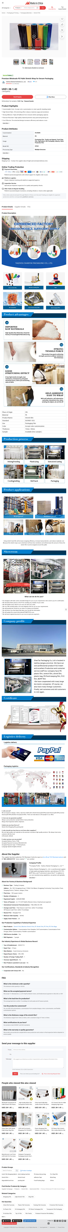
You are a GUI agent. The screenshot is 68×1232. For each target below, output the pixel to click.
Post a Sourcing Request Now (51, 1074)
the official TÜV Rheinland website (53, 857)
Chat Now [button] (52, 97)
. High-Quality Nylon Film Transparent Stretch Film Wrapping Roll (25, 1104)
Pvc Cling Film (54, 1174)
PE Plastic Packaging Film (36, 1209)
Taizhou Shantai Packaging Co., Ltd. (16, 81)
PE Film (46, 926)
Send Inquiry (17, 97)
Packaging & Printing (13, 13)
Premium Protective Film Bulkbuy (44, 1213)
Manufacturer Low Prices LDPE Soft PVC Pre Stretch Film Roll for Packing (9, 1156)
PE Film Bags (53, 926)
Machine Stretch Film (28, 926)
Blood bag (53, 1177)
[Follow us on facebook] (55, 1220)
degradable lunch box (8, 1180)
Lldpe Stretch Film (20, 1197)
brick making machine (24, 1174)
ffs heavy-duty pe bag (40, 1174)
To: (11, 1054)
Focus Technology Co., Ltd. (21, 1227)
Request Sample (29, 101)
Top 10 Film (18, 1213)
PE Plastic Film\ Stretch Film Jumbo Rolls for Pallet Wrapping (58, 1130)
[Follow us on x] (57, 1220)
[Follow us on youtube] (62, 1220)
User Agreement (43, 1227)
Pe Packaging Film (20, 1209)
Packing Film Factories (39, 1205)
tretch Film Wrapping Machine (10, 1174)
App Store (6, 1220)
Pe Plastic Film (7, 1209)
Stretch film (5, 1177)
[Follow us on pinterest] (65, 1220)
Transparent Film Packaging (54, 1209)
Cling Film (31, 1197)
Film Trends (28, 1213)
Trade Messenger (29, 1220)
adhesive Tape (38, 1177)
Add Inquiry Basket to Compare (34, 68)
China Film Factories (8, 1205)
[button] (3, 3)
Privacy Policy (61, 1227)
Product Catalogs (27, 1170)
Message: (9, 1059)
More (3, 1216)
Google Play (17, 1220)
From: (10, 1050)
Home (3, 13)
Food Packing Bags (39, 1180)
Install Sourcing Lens (10, 1223)
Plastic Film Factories (24, 1205)
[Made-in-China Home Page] (34, 3)
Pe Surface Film (7, 1213)
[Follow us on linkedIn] (48, 1223)
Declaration (52, 1227)
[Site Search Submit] (43, 8)
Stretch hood (21, 1177)
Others (52, 1180)
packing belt (21, 1180)
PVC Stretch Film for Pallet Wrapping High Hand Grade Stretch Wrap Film (58, 1104)
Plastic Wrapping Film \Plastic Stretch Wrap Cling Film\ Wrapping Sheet (42, 1130)
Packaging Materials (26, 13)
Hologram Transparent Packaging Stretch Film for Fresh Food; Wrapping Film (25, 1156)
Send (15, 1073)
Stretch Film (37, 13)
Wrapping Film (7, 1197)
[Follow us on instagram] (60, 1220)
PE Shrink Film (39, 926)
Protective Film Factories (56, 1205)
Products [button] (17, 8)
